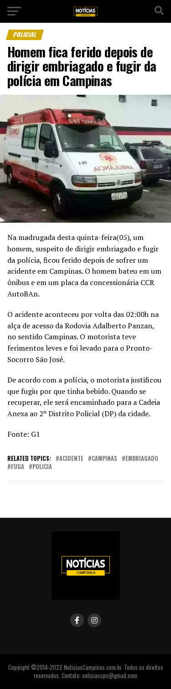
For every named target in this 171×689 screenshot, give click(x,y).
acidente (71, 459)
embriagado (141, 459)
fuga (17, 467)
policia (42, 467)
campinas (104, 459)
